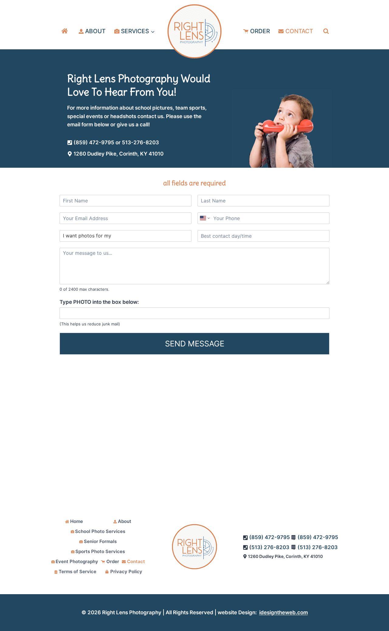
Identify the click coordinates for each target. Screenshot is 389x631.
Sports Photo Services (100, 551)
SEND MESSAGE (194, 343)
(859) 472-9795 (269, 537)
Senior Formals (100, 541)
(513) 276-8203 (318, 547)
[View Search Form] (326, 31)
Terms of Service (77, 571)
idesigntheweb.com (283, 612)
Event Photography (77, 561)
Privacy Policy (126, 571)
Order (260, 31)
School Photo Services (100, 531)
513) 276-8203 (270, 547)
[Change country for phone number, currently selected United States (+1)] (204, 218)
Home (76, 521)
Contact (299, 31)
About (95, 31)
